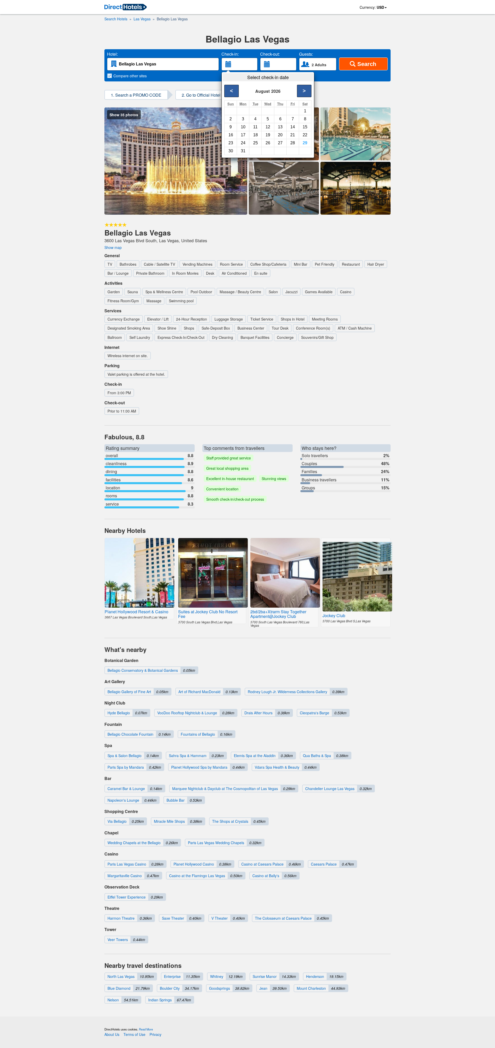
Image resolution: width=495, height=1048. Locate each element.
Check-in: (230, 54)
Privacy (155, 1034)
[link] (125, 7)
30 (230, 151)
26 (268, 143)
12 (268, 127)
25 (255, 143)
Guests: (306, 54)
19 (268, 135)
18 (255, 135)
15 (305, 127)
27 (280, 143)
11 (255, 127)
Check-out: (270, 54)
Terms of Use (134, 1034)
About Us (111, 1034)
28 (292, 143)
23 (230, 143)
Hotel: (112, 54)
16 (230, 135)
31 (243, 151)
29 (305, 143)
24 (243, 143)
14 (292, 127)
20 (280, 135)
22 (305, 135)
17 (243, 135)
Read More (146, 1029)
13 (280, 127)
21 (292, 135)
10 (243, 127)
